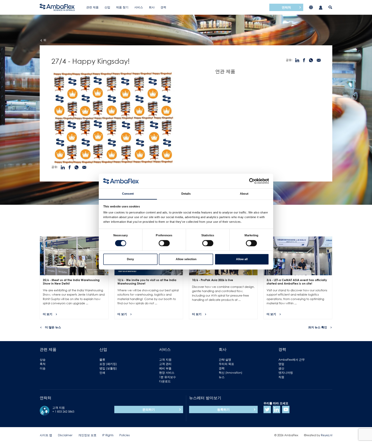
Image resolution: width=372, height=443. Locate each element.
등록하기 (223, 409)
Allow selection (186, 259)
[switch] (164, 243)
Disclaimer (65, 435)
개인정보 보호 (87, 435)
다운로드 (165, 381)
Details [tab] (186, 193)
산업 (107, 7)
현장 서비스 (166, 372)
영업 (281, 364)
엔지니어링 (285, 372)
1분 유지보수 (167, 377)
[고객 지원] (321, 7)
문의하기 (148, 409)
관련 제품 (92, 7)
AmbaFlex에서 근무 (291, 359)
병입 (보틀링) (108, 368)
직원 (281, 377)
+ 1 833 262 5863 (63, 411)
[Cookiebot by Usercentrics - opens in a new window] (252, 181)
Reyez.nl (326, 435)
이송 (43, 368)
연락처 (286, 7)
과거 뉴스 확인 (317, 327)
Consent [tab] (128, 193)
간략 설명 (225, 359)
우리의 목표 (226, 364)
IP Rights (108, 435)
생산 (281, 368)
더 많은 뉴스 (53, 327)
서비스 (138, 7)
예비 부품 (165, 368)
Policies (124, 435)
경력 (163, 7)
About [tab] (244, 193)
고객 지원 (165, 359)
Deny (130, 259)
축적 (43, 364)
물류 (102, 359)
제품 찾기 (122, 7)
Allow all (242, 259)
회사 (152, 7)
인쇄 (102, 372)
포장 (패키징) (108, 364)
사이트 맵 (46, 435)
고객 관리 (165, 364)
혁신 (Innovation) (230, 372)
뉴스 (222, 377)
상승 (43, 359)
